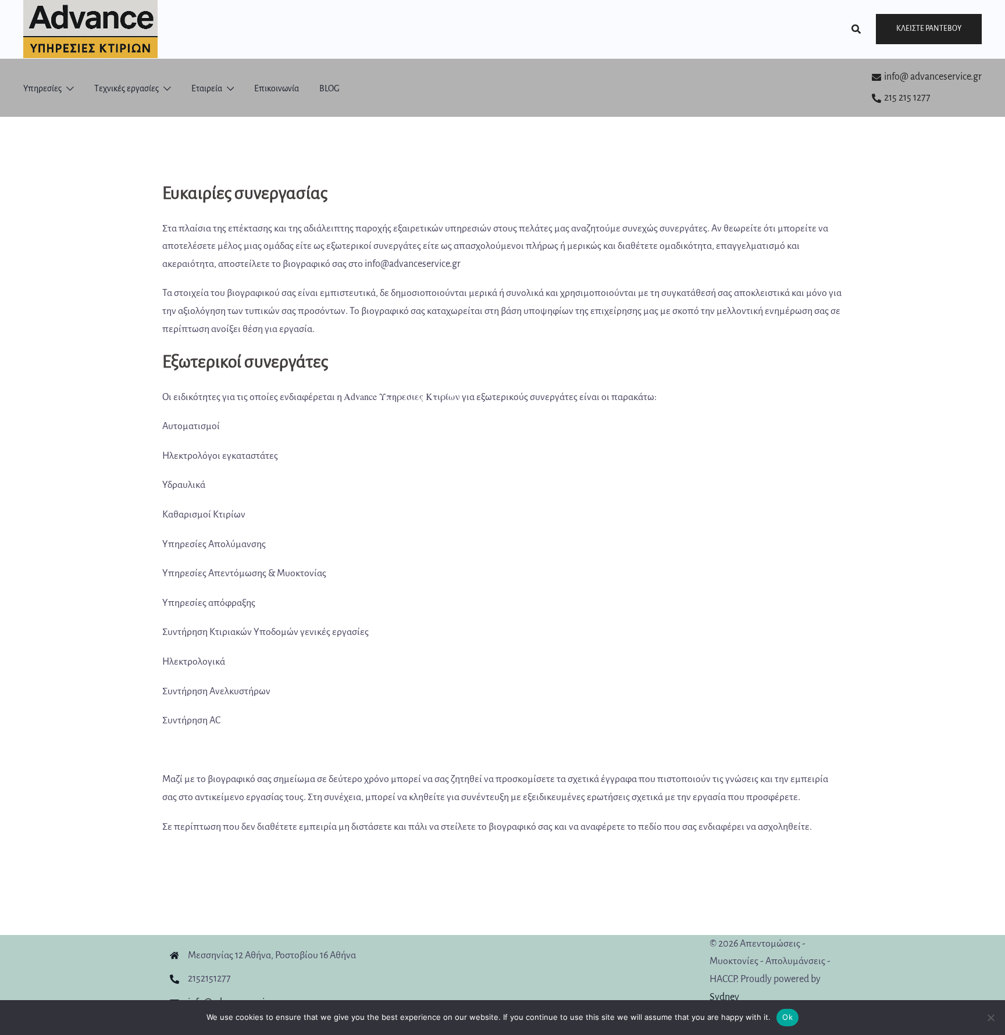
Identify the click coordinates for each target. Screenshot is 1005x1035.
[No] (990, 1017)
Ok (787, 1017)
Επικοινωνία (276, 88)
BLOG (329, 88)
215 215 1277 (907, 97)
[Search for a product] (856, 29)
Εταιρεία (206, 88)
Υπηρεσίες (42, 88)
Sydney (724, 997)
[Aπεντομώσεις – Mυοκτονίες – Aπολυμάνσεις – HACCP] (90, 28)
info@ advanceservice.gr (933, 77)
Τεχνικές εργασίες (126, 88)
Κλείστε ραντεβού (928, 28)
